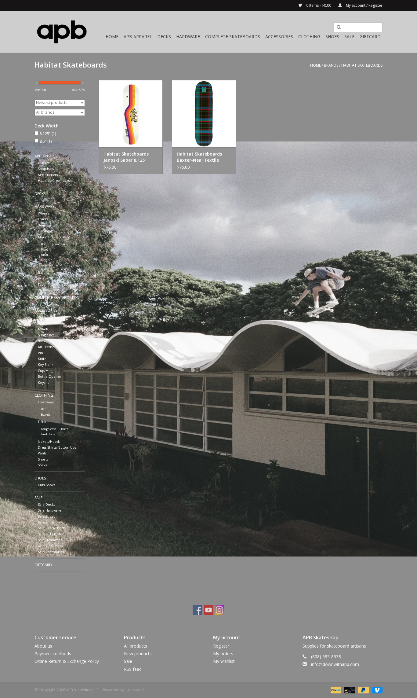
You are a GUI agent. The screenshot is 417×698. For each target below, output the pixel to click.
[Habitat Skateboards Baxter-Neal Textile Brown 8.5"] (204, 113)
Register (221, 646)
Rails (41, 272)
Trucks (43, 219)
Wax (41, 278)
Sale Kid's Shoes (50, 546)
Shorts (43, 459)
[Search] (337, 27)
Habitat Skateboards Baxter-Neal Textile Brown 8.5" (199, 157)
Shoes (332, 36)
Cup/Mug (45, 370)
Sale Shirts (46, 522)
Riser (44, 255)
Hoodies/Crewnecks (54, 180)
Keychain (45, 382)
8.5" (46, 141)
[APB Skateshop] (61, 31)
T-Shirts (43, 162)
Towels (43, 329)
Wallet (43, 317)
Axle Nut (47, 265)
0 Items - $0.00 (318, 5)
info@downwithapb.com (335, 664)
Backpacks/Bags (50, 341)
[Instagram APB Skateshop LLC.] (219, 610)
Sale (349, 36)
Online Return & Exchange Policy (66, 661)
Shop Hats (46, 168)
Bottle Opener (49, 376)
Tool (41, 284)
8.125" (48, 133)
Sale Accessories (51, 551)
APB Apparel (138, 36)
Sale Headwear (50, 540)
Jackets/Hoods (49, 441)
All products (135, 646)
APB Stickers (48, 174)
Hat (43, 409)
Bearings (45, 225)
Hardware (188, 36)
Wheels (43, 213)
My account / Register (364, 5)
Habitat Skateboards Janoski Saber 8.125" (126, 157)
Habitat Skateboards (362, 65)
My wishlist (224, 661)
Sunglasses (46, 334)
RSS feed (133, 669)
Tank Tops (48, 434)
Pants (42, 453)
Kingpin (47, 260)
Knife (42, 358)
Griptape (45, 231)
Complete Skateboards (232, 36)
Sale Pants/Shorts (51, 528)
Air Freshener (49, 346)
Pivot (44, 250)
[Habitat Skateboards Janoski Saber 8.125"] (131, 113)
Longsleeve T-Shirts (54, 429)
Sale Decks (46, 504)
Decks (164, 36)
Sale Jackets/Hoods (53, 534)
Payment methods (52, 653)
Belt (41, 323)
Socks (42, 465)
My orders (223, 653)
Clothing (309, 36)
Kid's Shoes (46, 485)
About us (43, 646)
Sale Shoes (46, 516)
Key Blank (45, 364)
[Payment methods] (335, 689)
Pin (40, 353)
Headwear (46, 402)
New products (138, 653)
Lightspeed (134, 689)
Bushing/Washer (53, 244)
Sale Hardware (49, 510)
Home (112, 36)
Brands (331, 65)
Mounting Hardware (54, 237)
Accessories (279, 36)
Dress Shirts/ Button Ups (57, 447)
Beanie (45, 415)
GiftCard (370, 36)
